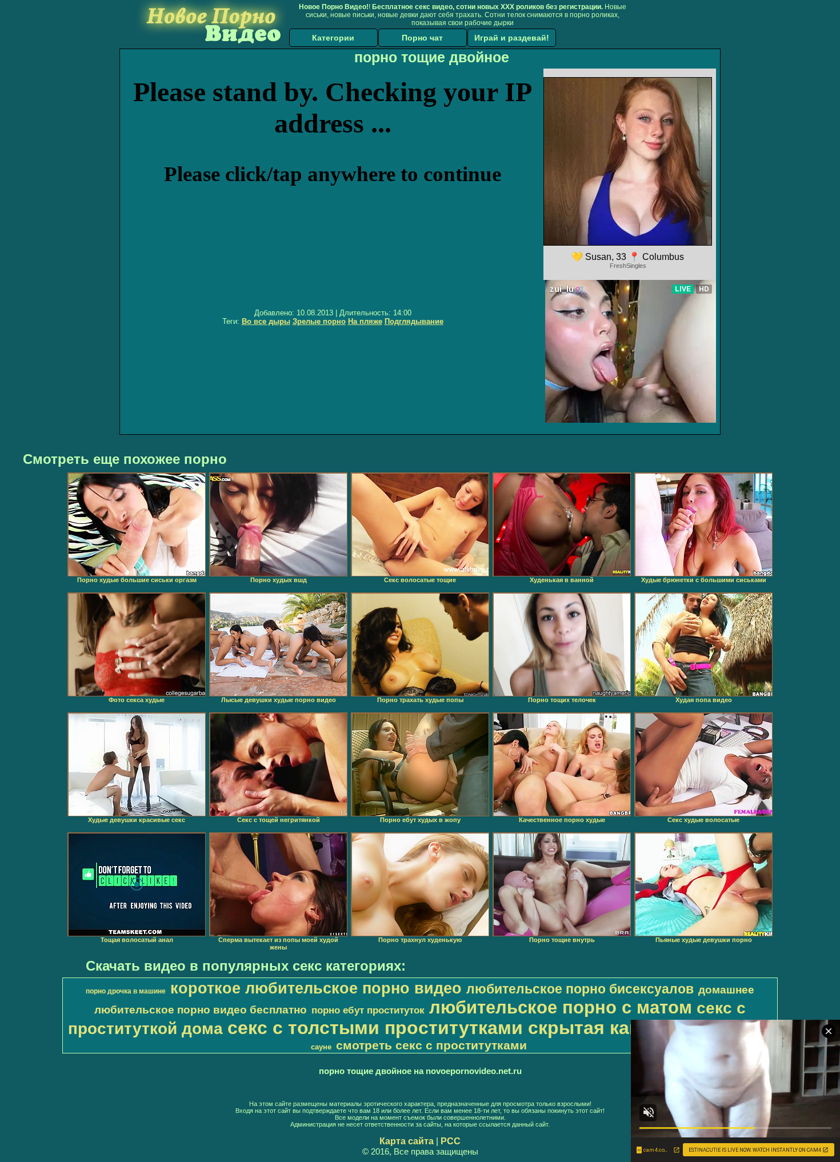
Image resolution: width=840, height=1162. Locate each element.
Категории (333, 37)
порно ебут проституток (368, 1010)
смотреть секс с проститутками (431, 1045)
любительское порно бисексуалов (580, 988)
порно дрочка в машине (126, 991)
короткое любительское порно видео (316, 988)
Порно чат (422, 37)
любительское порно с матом (560, 1007)
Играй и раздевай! (511, 37)
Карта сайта (406, 1141)
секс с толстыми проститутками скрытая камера (451, 1027)
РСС (451, 1141)
